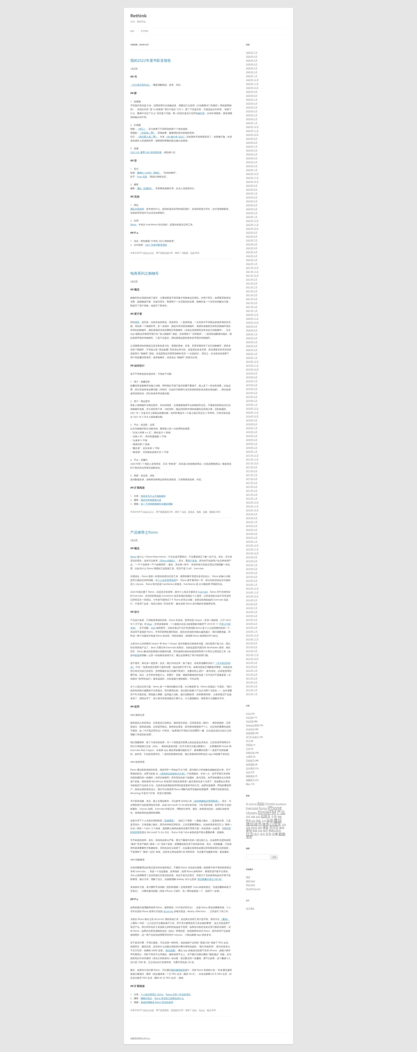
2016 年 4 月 (251, 533)
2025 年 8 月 (251, 95)
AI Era (249, 713)
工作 (248, 748)
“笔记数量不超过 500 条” (209, 879)
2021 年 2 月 (251, 306)
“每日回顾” (170, 950)
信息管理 (164, 1010)
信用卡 (265, 816)
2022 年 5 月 (251, 248)
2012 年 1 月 (251, 693)
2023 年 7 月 (251, 193)
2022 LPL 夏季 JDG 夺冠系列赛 (146, 152)
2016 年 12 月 (252, 502)
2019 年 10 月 (252, 369)
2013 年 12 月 (252, 635)
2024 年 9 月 (251, 138)
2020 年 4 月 (251, 345)
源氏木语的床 (137, 208)
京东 (184, 511)
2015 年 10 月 (252, 553)
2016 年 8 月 (251, 517)
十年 (274, 816)
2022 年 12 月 (252, 220)
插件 (260, 827)
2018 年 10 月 (252, 416)
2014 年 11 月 (252, 592)
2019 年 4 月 (251, 392)
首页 (132, 31)
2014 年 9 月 (251, 600)
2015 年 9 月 (251, 557)
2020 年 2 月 (251, 353)
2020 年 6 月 (251, 338)
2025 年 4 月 (251, 111)
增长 (258, 820)
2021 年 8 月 (251, 283)
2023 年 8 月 (251, 189)
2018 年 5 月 (251, 435)
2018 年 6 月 (251, 431)
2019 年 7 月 (251, 381)
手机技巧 (175, 1010)
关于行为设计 (252, 737)
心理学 (249, 756)
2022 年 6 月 (251, 244)
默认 (248, 783)
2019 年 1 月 (251, 404)
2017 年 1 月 (251, 498)
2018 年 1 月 (251, 451)
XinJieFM (250, 729)
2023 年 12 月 (252, 173)
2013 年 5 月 (251, 650)
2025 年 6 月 (251, 103)
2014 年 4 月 (251, 619)
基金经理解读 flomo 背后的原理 (157, 1002)
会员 (258, 816)
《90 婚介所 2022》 (175, 136)
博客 (280, 816)
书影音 (185, 252)
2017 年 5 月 (251, 482)
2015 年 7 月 (251, 564)
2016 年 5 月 (251, 529)
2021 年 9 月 (251, 279)
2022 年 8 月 (251, 236)
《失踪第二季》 (147, 132)
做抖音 (201, 113)
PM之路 (249, 721)
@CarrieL (168, 911)
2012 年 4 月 (251, 682)
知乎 (265, 830)
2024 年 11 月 (252, 130)
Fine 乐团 (142, 176)
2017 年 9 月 (251, 467)
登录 (248, 877)
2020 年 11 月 (252, 318)
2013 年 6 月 (251, 647)
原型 (253, 821)
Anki (153, 627)
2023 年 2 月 (251, 212)
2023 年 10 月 (252, 181)
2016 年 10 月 (252, 510)
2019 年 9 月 (251, 373)
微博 (265, 824)
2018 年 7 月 (251, 428)
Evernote (203, 591)
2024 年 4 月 (251, 158)
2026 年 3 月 (251, 68)
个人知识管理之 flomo (152, 994)
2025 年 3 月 (251, 115)
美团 (205, 511)
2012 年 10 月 (252, 658)
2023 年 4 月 (251, 205)
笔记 (209, 1010)
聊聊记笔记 (146, 998)
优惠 (253, 816)
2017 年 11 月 (252, 459)
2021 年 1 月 (251, 310)
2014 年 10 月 (252, 596)
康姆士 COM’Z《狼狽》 (149, 172)
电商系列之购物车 (144, 273)
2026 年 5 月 (251, 60)
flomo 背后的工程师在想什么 (169, 998)
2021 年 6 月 (251, 291)
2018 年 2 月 (251, 447)
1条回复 (134, 68)
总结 (192, 252)
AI (247, 803)
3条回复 (134, 281)
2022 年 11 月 (252, 224)
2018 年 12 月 (252, 408)
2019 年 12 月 (252, 361)
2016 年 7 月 (251, 521)
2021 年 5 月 (251, 295)
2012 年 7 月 (251, 670)
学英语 (249, 744)
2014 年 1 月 (251, 631)
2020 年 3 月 (251, 349)
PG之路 (249, 717)
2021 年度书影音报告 (156, 244)
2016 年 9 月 (251, 514)
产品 (281, 812)
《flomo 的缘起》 (167, 560)
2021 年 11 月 (252, 271)
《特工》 (141, 128)
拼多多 (191, 511)
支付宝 (274, 827)
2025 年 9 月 (251, 91)
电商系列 (164, 511)
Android (253, 803)
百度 (260, 830)
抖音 (248, 827)
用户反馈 (192, 560)
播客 (266, 827)
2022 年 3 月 (251, 255)
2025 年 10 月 (252, 87)
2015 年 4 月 (251, 576)
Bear (149, 623)
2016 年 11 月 (252, 506)
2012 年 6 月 (251, 674)
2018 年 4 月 (251, 439)
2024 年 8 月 (251, 142)
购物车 (212, 511)
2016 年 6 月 (251, 525)
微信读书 (254, 823)
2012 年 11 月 (252, 654)
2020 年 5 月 (251, 341)
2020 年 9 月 (251, 326)
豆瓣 (275, 834)
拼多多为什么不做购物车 (153, 496)
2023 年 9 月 (251, 185)
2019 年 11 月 (252, 365)
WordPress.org (253, 888)
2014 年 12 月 (252, 588)
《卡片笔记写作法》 (140, 84)
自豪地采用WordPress (140, 1038)
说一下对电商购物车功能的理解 (157, 503)
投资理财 (250, 764)
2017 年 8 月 (251, 471)
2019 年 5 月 (251, 388)
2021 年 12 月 (252, 267)
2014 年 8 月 (251, 604)
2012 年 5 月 (251, 678)
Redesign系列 (252, 725)
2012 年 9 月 (251, 662)
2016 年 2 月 (251, 537)
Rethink (138, 16)
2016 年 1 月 (251, 541)
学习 (248, 740)
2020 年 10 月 (252, 322)
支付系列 (250, 768)
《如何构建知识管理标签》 (206, 800)
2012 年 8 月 (251, 666)
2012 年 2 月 (251, 690)
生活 (248, 772)
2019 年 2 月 (251, 400)
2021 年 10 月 (252, 275)
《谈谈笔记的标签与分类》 (172, 773)
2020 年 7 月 (251, 334)
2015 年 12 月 (252, 545)
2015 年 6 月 (251, 568)
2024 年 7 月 (251, 146)
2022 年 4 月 (251, 251)
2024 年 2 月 (251, 165)
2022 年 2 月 (251, 259)
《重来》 (224, 919)
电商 (199, 511)
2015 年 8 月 (251, 560)
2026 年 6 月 (251, 56)
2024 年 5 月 (251, 154)
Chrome (270, 804)
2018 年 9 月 (251, 420)
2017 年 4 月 (251, 486)
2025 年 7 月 (251, 99)
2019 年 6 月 (251, 384)
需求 (137, 322)
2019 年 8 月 (251, 377)
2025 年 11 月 (252, 83)
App (261, 803)
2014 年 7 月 (251, 607)
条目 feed (250, 881)
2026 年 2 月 (251, 72)
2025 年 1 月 (251, 122)
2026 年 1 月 (251, 75)
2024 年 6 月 (251, 150)
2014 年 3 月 (251, 623)
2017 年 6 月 (251, 478)
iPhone (274, 808)
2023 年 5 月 (251, 201)
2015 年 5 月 (251, 572)
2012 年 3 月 (251, 686)
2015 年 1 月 (251, 584)
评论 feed (250, 884)
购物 (282, 833)
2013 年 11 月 (252, 639)
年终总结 (164, 252)
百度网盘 (169, 820)
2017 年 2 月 (251, 494)
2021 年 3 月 (251, 302)
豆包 (268, 834)
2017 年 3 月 (251, 490)
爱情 (249, 830)
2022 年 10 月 (252, 228)
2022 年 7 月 (251, 240)
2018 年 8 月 (251, 424)
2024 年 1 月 (251, 169)
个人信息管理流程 (167, 580)
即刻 (248, 820)
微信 (278, 820)
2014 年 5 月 (251, 615)
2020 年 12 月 (252, 314)
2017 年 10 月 (252, 463)
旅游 (281, 827)
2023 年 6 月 (251, 197)
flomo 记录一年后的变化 (178, 994)
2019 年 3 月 (251, 396)
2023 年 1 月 (251, 216)
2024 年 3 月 (251, 162)
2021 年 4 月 (251, 298)
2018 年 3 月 (251, 443)
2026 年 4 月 (251, 64)
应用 (269, 820)
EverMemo (281, 803)
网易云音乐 (275, 830)
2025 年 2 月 (251, 119)
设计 (256, 834)
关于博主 (145, 31)
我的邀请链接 (178, 969)
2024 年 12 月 (252, 126)
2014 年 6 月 (251, 611)
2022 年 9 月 (251, 232)
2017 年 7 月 (251, 474)
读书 (262, 834)
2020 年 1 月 (251, 357)
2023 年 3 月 (251, 208)
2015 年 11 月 (252, 549)
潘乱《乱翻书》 (145, 188)
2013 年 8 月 (251, 643)
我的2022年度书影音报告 (150, 60)
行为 (249, 833)
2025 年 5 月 (251, 107)
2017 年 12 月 (252, 455)
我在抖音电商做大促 (151, 499)
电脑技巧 (250, 780)
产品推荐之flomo (144, 532)
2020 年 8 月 (251, 330)
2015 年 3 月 (251, 580)
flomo (133, 224)
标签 (137, 655)
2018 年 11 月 (252, 412)
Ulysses (251, 813)
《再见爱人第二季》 (147, 136)
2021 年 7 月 (251, 287)
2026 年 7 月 (251, 52)
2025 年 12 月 (252, 79)
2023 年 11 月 (252, 177)
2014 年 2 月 (251, 627)
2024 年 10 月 (252, 134)
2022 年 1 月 (251, 263)
